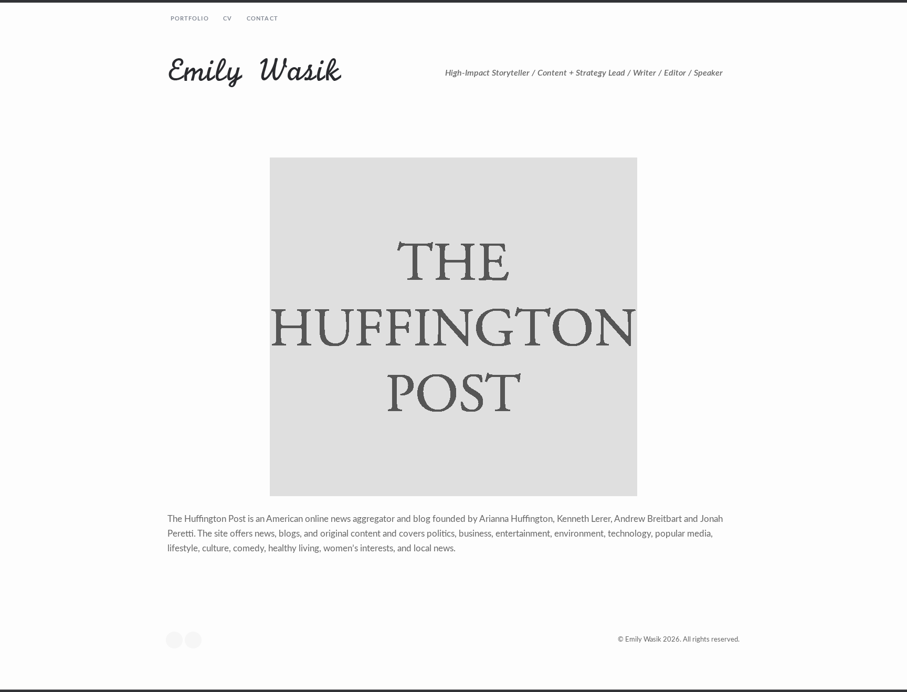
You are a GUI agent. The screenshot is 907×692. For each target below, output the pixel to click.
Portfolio (190, 19)
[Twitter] (176, 640)
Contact (262, 19)
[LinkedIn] (195, 640)
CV (227, 19)
